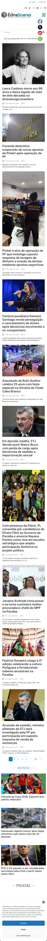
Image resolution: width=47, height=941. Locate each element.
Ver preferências (23, 936)
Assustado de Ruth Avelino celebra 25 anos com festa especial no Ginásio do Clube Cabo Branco (22, 386)
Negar (23, 929)
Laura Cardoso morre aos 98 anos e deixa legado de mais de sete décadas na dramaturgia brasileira (22, 94)
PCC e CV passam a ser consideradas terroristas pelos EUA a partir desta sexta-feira (22, 871)
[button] (43, 902)
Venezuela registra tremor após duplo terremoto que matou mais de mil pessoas (22, 834)
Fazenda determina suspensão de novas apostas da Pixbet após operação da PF (22, 151)
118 (35, 759)
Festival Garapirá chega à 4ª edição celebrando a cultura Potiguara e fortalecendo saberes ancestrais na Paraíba (22, 667)
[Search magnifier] (43, 32)
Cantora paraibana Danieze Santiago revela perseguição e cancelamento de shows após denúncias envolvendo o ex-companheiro (23, 323)
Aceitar (23, 923)
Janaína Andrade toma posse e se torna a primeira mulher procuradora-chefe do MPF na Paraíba (23, 606)
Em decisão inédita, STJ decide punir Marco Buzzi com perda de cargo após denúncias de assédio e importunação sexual (20, 448)
